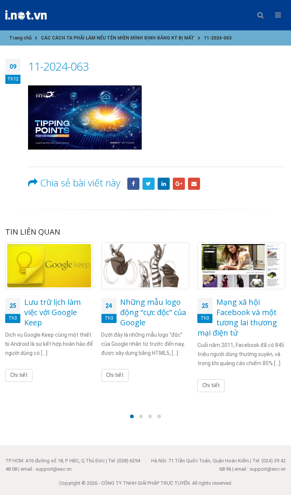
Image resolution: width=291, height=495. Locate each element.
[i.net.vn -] (26, 15)
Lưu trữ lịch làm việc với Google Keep (52, 312)
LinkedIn (164, 184)
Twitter (148, 184)
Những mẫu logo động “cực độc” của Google (153, 312)
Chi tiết (19, 375)
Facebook (133, 184)
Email (194, 184)
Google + (179, 184)
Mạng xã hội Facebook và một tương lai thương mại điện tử (237, 317)
